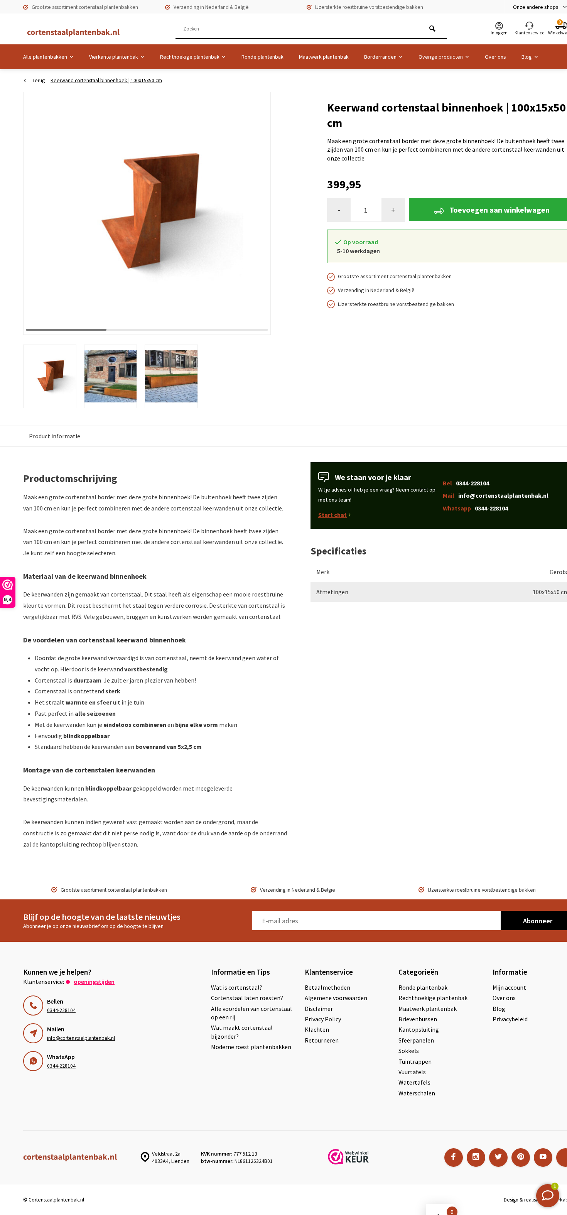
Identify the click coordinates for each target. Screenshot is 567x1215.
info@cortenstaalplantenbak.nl (81, 1038)
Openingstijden (94, 981)
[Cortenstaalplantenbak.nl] (69, 32)
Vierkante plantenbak (113, 56)
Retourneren (322, 1040)
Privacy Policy (323, 1019)
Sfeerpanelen (416, 1040)
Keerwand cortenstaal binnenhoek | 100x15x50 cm (106, 80)
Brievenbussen (417, 1019)
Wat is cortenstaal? (236, 987)
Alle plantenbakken (45, 56)
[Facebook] (453, 1157)
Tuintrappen (415, 1061)
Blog (526, 56)
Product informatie (54, 436)
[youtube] (543, 1157)
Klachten (317, 1029)
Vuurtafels (412, 1072)
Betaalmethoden (327, 987)
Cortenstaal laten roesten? (247, 998)
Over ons (495, 56)
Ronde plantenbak (262, 56)
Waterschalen (416, 1093)
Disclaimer (319, 1008)
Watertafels (414, 1082)
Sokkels (408, 1050)
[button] (255, 213)
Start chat (332, 515)
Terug (38, 80)
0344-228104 (61, 1010)
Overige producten (440, 56)
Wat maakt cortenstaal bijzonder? (242, 1032)
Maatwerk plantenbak (324, 56)
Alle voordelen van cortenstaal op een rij (251, 1013)
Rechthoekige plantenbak (189, 56)
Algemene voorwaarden (336, 998)
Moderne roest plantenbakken (251, 1047)
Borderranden (380, 56)
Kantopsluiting (418, 1029)
